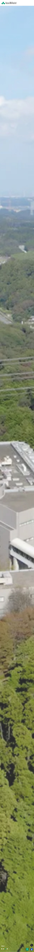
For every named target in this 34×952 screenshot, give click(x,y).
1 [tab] (1, 948)
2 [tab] (3, 948)
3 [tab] (5, 948)
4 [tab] (7, 948)
